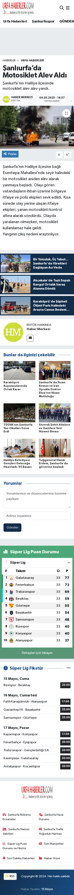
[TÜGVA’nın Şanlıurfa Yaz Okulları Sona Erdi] (19, 412)
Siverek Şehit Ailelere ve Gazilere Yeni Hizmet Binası (54, 428)
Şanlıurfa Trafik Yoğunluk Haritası (51, 831)
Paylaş (12, 153)
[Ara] (62, 8)
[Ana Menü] (68, 8)
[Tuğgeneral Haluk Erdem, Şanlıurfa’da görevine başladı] (55, 448)
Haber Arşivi (52, 858)
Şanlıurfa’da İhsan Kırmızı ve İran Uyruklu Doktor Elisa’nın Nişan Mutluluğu (52, 389)
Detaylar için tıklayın (37, 653)
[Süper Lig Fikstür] (69, 668)
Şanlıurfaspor (43, 21)
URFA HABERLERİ (32, 60)
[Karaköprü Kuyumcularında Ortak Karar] (19, 370)
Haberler (9, 60)
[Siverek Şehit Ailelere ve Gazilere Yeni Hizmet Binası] (55, 412)
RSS (12, 876)
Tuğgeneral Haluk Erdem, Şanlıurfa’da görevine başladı (53, 464)
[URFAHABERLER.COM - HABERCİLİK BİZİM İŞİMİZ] (18, 8)
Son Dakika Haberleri (21, 858)
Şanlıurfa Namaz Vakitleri (16, 831)
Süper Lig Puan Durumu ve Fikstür (15, 846)
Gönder (12, 527)
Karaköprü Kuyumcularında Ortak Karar (15, 386)
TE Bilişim (47, 889)
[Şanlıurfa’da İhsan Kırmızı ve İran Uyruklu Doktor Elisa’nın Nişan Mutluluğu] (55, 370)
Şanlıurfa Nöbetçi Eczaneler (17, 817)
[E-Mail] (30, 338)
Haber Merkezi (38, 329)
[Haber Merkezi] (13, 332)
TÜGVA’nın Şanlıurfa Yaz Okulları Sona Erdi (17, 428)
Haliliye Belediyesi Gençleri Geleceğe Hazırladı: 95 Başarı (17, 464)
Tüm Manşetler (54, 843)
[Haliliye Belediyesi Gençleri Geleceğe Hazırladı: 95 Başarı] (19, 448)
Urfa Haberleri (15, 21)
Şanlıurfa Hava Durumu (51, 817)
